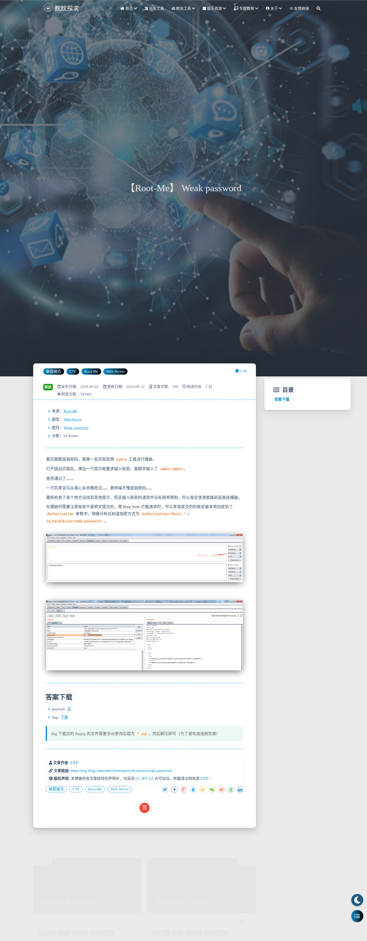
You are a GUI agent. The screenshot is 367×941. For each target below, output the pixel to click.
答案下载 (281, 399)
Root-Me (70, 411)
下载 (64, 717)
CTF (243, 371)
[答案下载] (44, 697)
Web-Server (73, 419)
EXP (74, 763)
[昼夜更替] (357, 900)
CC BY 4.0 (145, 778)
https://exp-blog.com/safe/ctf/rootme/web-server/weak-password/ (122, 771)
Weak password (76, 428)
